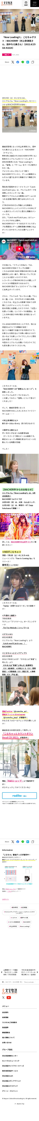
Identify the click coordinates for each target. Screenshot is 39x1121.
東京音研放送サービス (10, 1071)
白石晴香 (24, 907)
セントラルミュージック (10, 1061)
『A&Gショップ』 (10, 889)
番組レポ (7, 54)
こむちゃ (14, 918)
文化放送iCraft (7, 1076)
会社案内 (5, 1012)
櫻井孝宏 (15, 907)
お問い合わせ (6, 1042)
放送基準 (5, 1027)
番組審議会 (6, 1032)
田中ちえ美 (24, 918)
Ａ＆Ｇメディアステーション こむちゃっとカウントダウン (20, 912)
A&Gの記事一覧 (17, 982)
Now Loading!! (25, 926)
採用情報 (5, 1017)
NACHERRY (27, 922)
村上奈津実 (13, 926)
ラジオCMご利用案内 (9, 1022)
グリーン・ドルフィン (10, 1091)
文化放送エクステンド (10, 1086)
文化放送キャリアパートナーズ (13, 1066)
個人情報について (8, 1037)
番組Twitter (7, 711)
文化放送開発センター (10, 1056)
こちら (9, 891)
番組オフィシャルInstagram (13, 714)
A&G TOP (8, 982)
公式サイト (5, 899)
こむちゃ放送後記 (14, 922)
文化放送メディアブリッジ (11, 1081)
